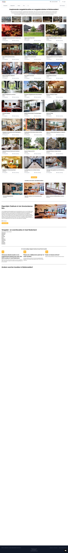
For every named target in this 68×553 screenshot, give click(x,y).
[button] (12, 33)
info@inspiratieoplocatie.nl (34, 550)
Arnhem (3, 241)
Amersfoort (4, 240)
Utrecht (3, 235)
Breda (3, 237)
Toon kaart (63, 5)
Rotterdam (3, 234)
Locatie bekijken (5, 223)
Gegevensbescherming (62, 547)
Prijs (24, 5)
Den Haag (3, 236)
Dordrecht (3, 242)
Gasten (19, 5)
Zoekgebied (5, 5)
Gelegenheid (12, 5)
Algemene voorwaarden (54, 547)
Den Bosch (3, 243)
